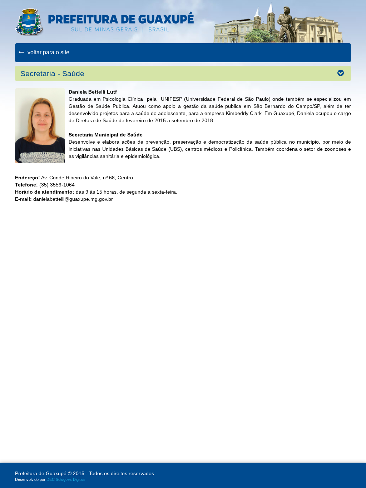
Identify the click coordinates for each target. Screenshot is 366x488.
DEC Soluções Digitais (65, 479)
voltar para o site (47, 52)
